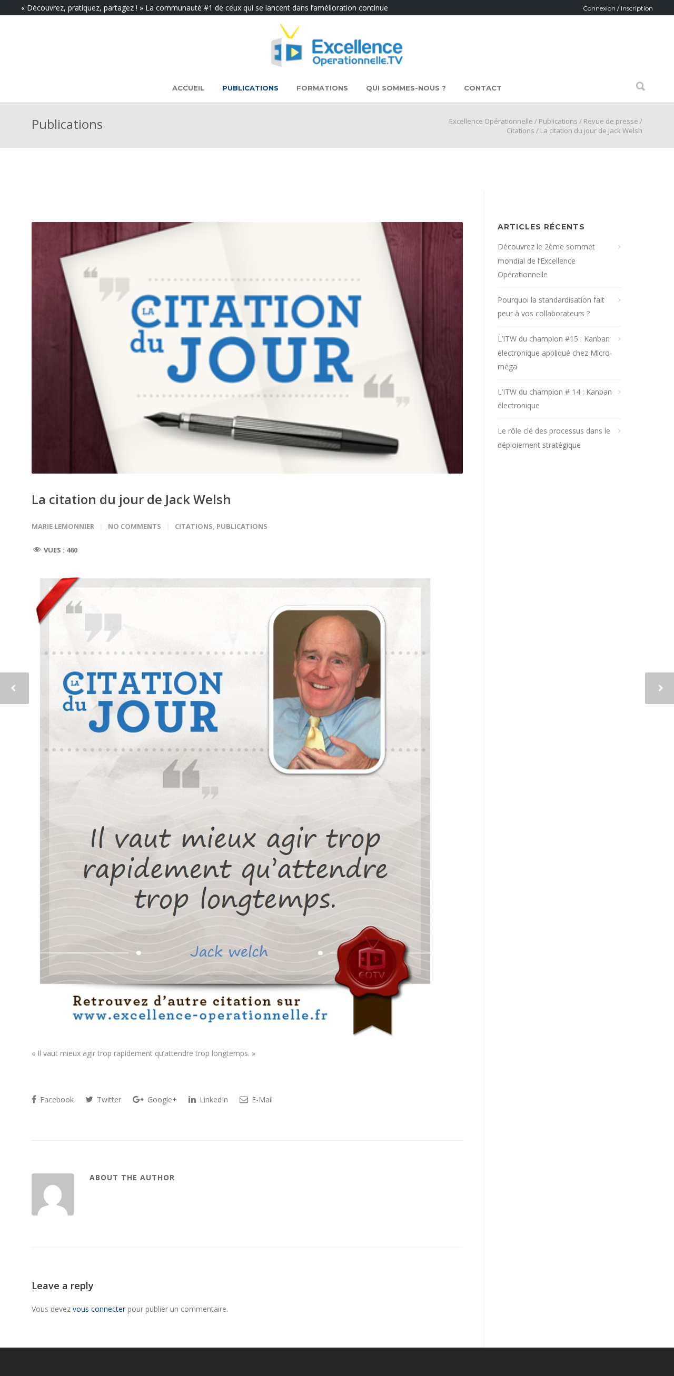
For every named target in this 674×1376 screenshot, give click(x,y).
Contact (483, 88)
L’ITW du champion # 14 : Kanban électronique (555, 399)
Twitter (108, 1099)
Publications (250, 88)
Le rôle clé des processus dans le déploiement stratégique (554, 438)
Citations (520, 130)
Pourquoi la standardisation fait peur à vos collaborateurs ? (551, 307)
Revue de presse (610, 121)
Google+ (161, 1099)
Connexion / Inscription (618, 8)
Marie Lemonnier (63, 526)
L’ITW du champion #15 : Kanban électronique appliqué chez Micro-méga (555, 352)
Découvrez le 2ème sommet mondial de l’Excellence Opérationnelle (546, 260)
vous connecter (99, 1309)
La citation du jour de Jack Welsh (131, 499)
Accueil (188, 88)
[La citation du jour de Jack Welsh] (247, 348)
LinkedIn (212, 1099)
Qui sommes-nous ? (406, 88)
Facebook (56, 1099)
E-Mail (261, 1099)
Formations (322, 88)
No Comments (134, 526)
